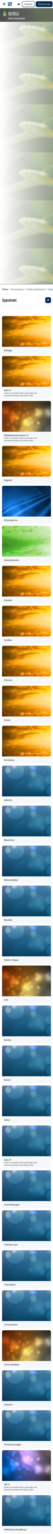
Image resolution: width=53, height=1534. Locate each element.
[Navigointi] (4, 4)
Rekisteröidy (44, 4)
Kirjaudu (28, 4)
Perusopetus (17, 289)
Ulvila (5, 289)
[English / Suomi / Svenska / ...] (18, 4)
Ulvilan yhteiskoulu (36, 289)
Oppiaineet (9, 300)
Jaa (48, 300)
